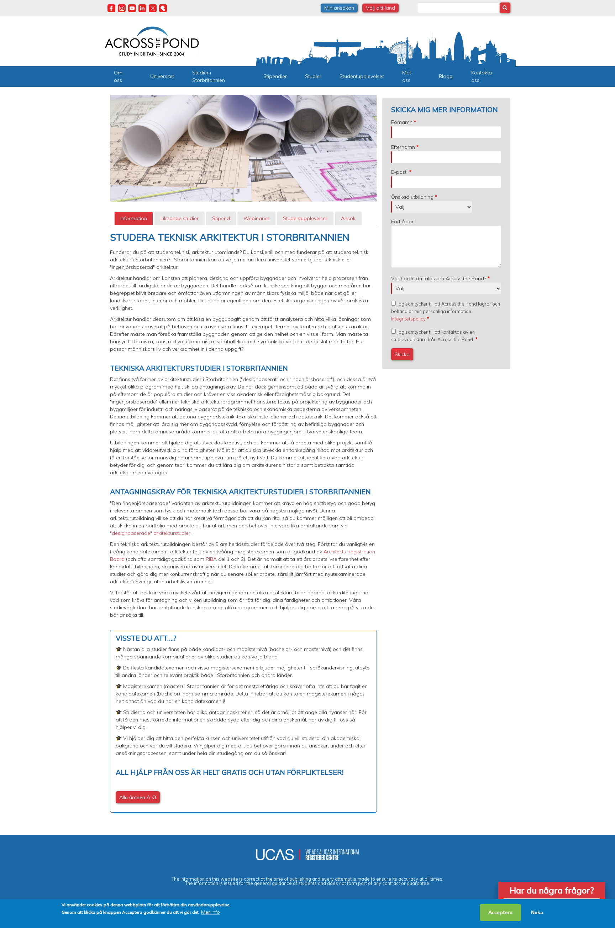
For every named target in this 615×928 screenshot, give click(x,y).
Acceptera (500, 912)
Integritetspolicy (408, 319)
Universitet (162, 76)
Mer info (210, 912)
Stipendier (275, 76)
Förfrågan (403, 221)
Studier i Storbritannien (208, 76)
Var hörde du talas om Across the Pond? (438, 278)
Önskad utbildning (412, 197)
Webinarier (256, 218)
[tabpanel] (243, 522)
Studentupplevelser (362, 76)
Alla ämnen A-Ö (137, 797)
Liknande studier (180, 218)
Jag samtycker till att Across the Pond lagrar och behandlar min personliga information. (445, 311)
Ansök (348, 218)
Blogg (446, 76)
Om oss (118, 76)
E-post (399, 172)
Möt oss (406, 76)
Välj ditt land (380, 8)
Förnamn (401, 122)
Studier (313, 76)
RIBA (211, 559)
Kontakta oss (481, 76)
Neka (537, 912)
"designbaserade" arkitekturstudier (150, 533)
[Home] (152, 40)
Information (133, 218)
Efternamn (403, 147)
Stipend (221, 218)
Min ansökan (339, 8)
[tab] (134, 218)
